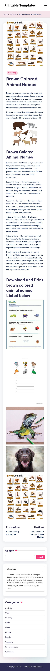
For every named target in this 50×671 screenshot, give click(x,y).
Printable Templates (20, 5)
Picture (8, 632)
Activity (8, 608)
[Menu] (45, 5)
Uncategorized (11, 647)
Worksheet (9, 652)
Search (9, 550)
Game (7, 627)
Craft (7, 622)
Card (7, 613)
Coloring (12, 73)
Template (9, 642)
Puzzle (8, 637)
